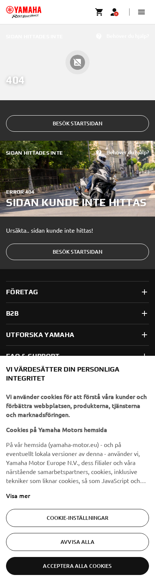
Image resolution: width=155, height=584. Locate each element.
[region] (77, 470)
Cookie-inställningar (78, 517)
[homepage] (23, 12)
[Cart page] (99, 12)
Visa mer (18, 495)
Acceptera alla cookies (77, 565)
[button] (141, 12)
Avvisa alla (77, 541)
